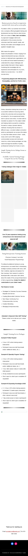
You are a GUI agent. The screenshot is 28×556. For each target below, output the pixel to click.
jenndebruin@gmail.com (13, 531)
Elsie (13, 552)
